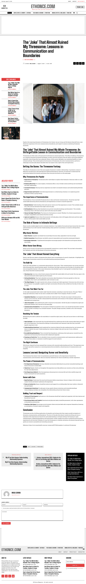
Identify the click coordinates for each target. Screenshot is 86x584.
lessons (33, 446)
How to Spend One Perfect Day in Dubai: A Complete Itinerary (14, 102)
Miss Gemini (32, 63)
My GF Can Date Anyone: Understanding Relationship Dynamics (16, 463)
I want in (74, 565)
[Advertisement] (43, 25)
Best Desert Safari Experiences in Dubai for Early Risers (13, 120)
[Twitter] (77, 63)
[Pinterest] (80, 63)
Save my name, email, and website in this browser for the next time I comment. (19, 508)
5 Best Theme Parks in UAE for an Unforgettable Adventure (13, 111)
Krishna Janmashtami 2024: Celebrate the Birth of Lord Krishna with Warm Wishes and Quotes (48, 465)
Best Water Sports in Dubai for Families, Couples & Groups (14, 94)
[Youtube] (13, 576)
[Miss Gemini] (24, 63)
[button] (77, 12)
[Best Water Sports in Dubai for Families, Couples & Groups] (4, 94)
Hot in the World (12, 89)
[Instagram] (6, 576)
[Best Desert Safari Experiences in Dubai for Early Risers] (4, 120)
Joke (29, 446)
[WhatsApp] (83, 63)
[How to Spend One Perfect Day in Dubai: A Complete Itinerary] (4, 102)
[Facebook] (74, 63)
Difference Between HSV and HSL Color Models (11, 218)
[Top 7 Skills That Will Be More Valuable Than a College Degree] (4, 84)
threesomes (40, 446)
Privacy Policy (80, 568)
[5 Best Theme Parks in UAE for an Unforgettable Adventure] (4, 110)
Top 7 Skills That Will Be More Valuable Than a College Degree (14, 85)
